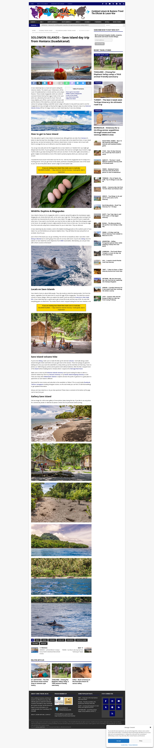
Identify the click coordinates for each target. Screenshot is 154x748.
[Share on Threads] (88, 83)
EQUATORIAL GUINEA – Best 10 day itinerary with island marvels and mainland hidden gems (112, 143)
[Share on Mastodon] (72, 83)
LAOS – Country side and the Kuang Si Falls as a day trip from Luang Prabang (111, 298)
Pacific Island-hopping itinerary (74, 374)
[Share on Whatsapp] (66, 83)
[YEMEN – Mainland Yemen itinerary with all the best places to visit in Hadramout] (97, 171)
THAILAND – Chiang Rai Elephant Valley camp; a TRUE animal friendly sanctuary (60, 682)
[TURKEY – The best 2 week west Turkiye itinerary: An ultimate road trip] (108, 90)
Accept (119, 741)
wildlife (43, 643)
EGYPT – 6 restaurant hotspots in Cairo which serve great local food (88, 706)
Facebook (87, 382)
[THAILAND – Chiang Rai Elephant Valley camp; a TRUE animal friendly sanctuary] (61, 670)
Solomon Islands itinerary (55, 372)
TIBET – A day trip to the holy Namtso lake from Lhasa (88, 698)
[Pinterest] (116, 3)
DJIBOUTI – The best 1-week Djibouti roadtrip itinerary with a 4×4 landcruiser (112, 161)
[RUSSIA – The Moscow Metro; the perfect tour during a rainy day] (97, 225)
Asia (41, 22)
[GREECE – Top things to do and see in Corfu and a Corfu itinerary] (97, 198)
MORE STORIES (117, 22)
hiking (41, 361)
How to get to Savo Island (72, 92)
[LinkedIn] (120, 3)
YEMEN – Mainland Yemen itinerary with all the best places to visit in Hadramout (111, 170)
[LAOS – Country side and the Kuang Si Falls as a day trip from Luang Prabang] (97, 298)
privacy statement (40, 727)
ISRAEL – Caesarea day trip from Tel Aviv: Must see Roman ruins (112, 188)
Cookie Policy (124, 745)
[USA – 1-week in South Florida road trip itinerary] (97, 262)
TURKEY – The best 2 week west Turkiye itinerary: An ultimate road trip (108, 102)
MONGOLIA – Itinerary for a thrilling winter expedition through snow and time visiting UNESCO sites (106, 131)
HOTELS (107, 22)
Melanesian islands (50, 376)
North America (52, 22)
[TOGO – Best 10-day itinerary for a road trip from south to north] (97, 153)
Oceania (87, 22)
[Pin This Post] (50, 83)
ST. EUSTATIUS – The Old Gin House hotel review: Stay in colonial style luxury (40, 682)
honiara (52, 640)
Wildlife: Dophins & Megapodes (74, 93)
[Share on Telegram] (77, 83)
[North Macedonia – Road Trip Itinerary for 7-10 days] (97, 207)
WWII (61, 241)
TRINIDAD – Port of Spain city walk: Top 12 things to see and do (112, 179)
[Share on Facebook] (34, 83)
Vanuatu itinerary (54, 374)
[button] (150, 727)
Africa (78, 22)
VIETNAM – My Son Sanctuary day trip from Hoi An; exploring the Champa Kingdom (112, 280)
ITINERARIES (98, 22)
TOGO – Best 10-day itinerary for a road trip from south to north (111, 152)
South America (66, 22)
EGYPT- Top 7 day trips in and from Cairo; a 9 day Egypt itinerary (111, 215)
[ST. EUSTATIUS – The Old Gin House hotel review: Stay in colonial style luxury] (40, 670)
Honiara (83, 138)
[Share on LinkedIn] (45, 83)
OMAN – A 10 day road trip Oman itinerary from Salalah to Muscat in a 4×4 (112, 233)
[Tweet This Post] (39, 83)
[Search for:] (114, 25)
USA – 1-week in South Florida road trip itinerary (111, 261)
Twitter (33, 384)
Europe (33, 22)
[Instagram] (106, 3)
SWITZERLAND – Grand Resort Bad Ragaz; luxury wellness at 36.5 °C (87, 710)
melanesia (70, 640)
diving (83, 239)
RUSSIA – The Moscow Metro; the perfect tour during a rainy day (112, 224)
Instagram (40, 384)
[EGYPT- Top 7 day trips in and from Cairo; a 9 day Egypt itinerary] (97, 216)
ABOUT (33, 714)
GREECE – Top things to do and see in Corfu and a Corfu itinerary (112, 197)
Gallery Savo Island (71, 98)
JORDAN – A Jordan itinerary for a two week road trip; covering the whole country (112, 289)
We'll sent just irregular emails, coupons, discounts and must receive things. (108, 35)
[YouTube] (109, 3)
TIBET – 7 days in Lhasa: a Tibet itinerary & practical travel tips (112, 270)
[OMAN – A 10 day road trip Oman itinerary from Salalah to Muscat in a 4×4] (97, 234)
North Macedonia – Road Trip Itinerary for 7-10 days (111, 206)
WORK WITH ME (40, 714)
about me (49, 705)
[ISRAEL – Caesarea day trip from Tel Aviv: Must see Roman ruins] (97, 189)
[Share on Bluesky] (83, 83)
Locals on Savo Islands (71, 95)
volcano (71, 361)
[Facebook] (102, 3)
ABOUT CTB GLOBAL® (42, 3)
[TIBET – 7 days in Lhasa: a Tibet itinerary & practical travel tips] (97, 271)
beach (37, 369)
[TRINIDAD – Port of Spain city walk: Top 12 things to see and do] (97, 180)
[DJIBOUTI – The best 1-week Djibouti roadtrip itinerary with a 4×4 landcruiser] (97, 162)
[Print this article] (61, 83)
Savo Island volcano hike (72, 97)
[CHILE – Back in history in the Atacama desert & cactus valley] (82, 670)
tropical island (81, 640)
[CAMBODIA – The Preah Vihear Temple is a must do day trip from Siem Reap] (97, 253)
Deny (140, 741)
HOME (32, 3)
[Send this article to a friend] (55, 83)
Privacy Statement (133, 745)
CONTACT (70, 3)
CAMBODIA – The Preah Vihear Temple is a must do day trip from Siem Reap (112, 253)
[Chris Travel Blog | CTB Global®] (77, 19)
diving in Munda (36, 239)
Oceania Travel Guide (45, 30)
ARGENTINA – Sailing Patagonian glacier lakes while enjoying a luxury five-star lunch (112, 243)
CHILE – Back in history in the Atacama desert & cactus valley (81, 681)
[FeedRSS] (123, 3)
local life (61, 640)
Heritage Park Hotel (76, 369)
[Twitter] (113, 3)
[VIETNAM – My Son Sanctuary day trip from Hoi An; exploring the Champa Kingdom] (97, 280)
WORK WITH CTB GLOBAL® (57, 3)
